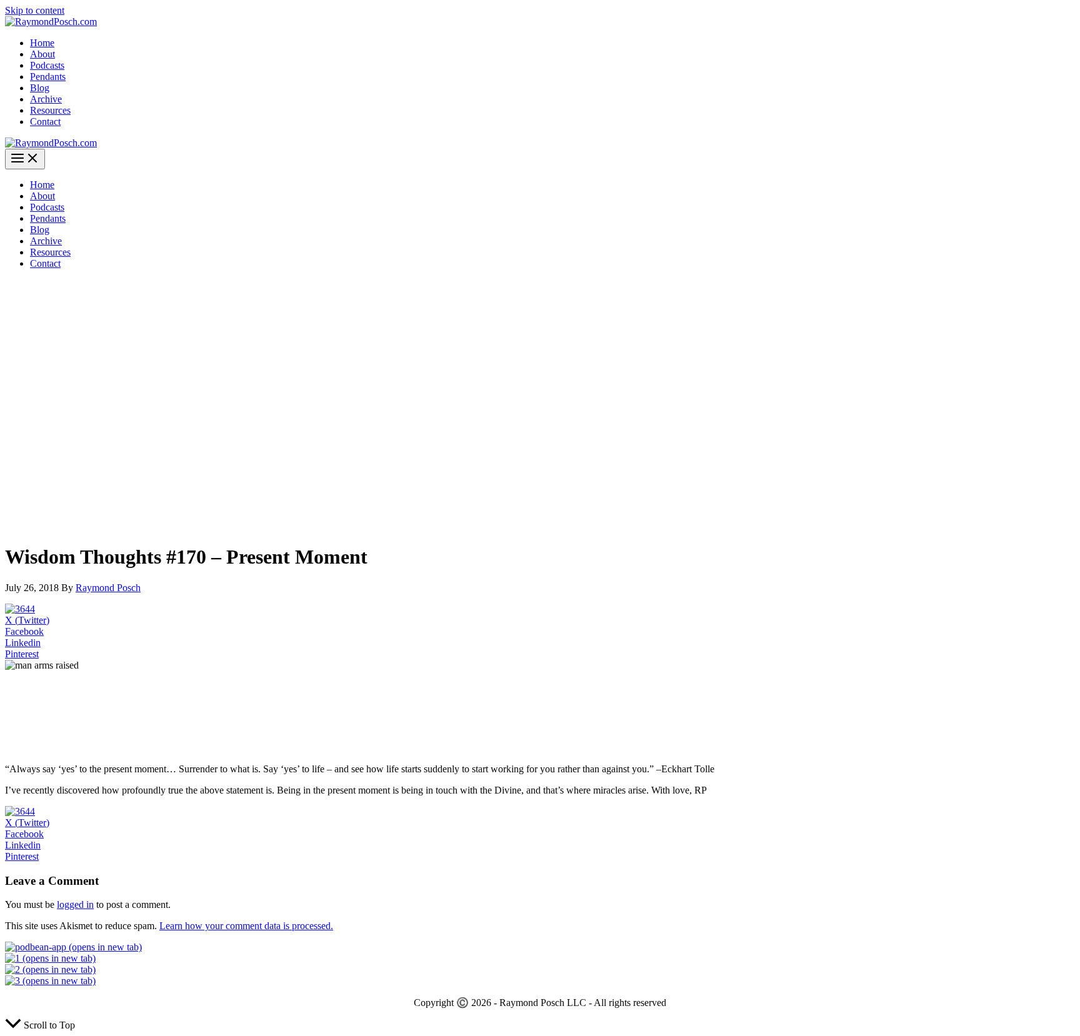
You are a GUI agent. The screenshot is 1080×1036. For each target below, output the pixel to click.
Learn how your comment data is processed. (246, 925)
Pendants (48, 76)
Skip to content (34, 10)
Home (42, 42)
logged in (75, 904)
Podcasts (47, 65)
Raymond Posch (108, 587)
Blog (39, 87)
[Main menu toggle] (25, 159)
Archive (46, 99)
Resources (50, 110)
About (42, 54)
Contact (45, 121)
